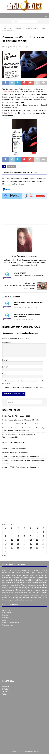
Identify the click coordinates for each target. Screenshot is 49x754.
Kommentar (6, 342)
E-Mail (4, 367)
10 (6, 540)
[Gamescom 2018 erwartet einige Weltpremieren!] (7, 316)
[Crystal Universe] (24, 12)
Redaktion (5, 618)
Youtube (5, 691)
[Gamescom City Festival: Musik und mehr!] (7, 304)
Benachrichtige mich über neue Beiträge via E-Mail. (24, 387)
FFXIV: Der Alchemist (18, 449)
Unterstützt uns (7, 625)
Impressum (6, 610)
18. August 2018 (20, 319)
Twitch (4, 694)
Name (4, 360)
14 (31, 540)
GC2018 (11, 166)
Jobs (4, 620)
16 (43, 540)
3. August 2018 (9, 47)
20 (24, 544)
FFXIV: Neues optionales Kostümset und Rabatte (20, 420)
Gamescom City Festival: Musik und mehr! (28, 303)
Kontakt (5, 615)
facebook (12, 113)
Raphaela (21, 47)
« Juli (4, 555)
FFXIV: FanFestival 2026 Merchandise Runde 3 (20, 424)
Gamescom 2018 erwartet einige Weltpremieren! (27, 315)
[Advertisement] (24, 213)
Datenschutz (6, 613)
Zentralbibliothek (9, 92)
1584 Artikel (32, 256)
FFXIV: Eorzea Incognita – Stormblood (24, 457)
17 (6, 544)
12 (18, 540)
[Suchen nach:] (24, 21)
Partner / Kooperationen (10, 622)
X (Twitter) (5, 689)
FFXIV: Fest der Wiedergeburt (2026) (16, 416)
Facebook (5, 687)
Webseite (5, 374)
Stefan (4, 449)
